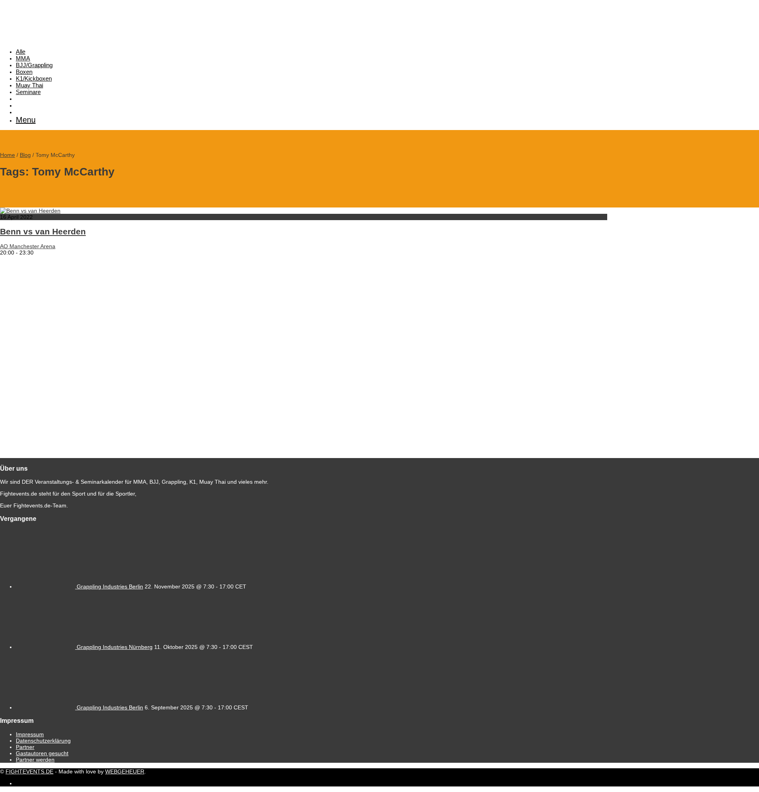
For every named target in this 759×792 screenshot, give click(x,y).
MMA (23, 58)
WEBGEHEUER (124, 771)
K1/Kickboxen (34, 78)
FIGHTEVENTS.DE (29, 771)
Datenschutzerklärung (43, 740)
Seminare (28, 92)
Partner (25, 747)
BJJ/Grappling (34, 65)
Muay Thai (29, 85)
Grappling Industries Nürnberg (115, 647)
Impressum (30, 734)
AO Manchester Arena (27, 246)
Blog (25, 155)
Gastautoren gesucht (42, 753)
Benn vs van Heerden (43, 231)
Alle (20, 51)
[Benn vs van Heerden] (30, 210)
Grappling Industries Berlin (110, 586)
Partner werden (35, 759)
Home (7, 155)
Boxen (24, 71)
